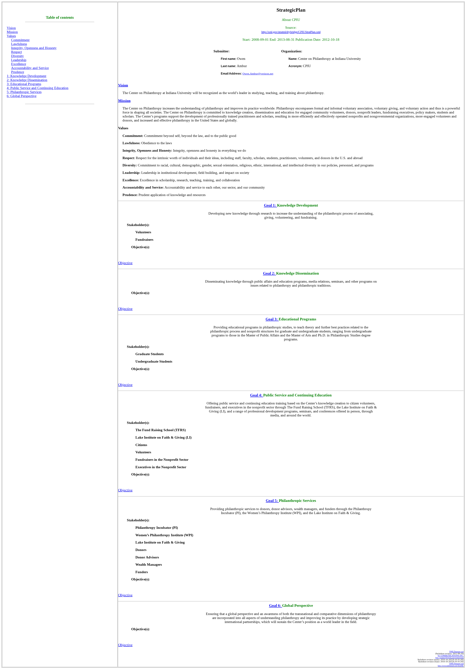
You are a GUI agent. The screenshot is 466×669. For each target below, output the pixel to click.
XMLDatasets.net (456, 652)
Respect (16, 52)
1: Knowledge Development (26, 76)
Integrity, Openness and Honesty (34, 48)
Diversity (17, 56)
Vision (11, 28)
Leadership (18, 60)
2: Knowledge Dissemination (27, 80)
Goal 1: (270, 205)
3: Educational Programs (24, 84)
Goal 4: (256, 395)
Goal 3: (272, 319)
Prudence (17, 72)
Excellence (18, 64)
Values (11, 36)
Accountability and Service (30, 68)
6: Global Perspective (21, 96)
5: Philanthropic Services (24, 92)
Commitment (20, 40)
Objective (125, 263)
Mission (12, 32)
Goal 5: (272, 500)
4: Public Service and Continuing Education (37, 88)
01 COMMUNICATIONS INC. (449, 657)
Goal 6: (275, 605)
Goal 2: (269, 273)
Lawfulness (19, 44)
